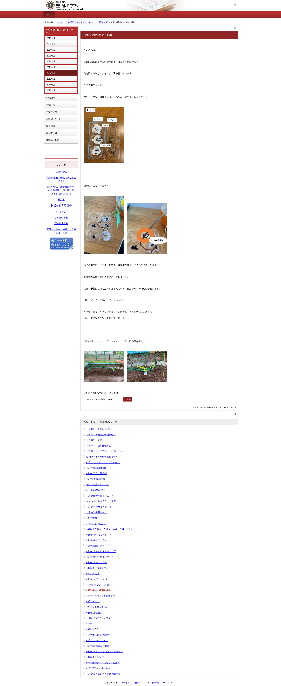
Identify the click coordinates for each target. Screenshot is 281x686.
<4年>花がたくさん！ (97, 640)
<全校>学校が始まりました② (101, 551)
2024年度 (51, 50)
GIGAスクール (53, 119)
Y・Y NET (61, 211)
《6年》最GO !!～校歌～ (98, 584)
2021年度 (51, 67)
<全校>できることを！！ (99, 534)
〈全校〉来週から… (96, 512)
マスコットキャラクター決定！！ (103, 501)
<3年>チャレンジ (95, 657)
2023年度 (51, 56)
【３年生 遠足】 (95, 440)
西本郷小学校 (61, 223)
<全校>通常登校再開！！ (99, 507)
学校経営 (50, 105)
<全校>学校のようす (96, 540)
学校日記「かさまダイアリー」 (80, 22)
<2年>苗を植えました (97, 607)
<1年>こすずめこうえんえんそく (103, 462)
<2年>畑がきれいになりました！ (103, 662)
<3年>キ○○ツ (93, 601)
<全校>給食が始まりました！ (101, 495)
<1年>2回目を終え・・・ (99, 545)
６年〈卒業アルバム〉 (97, 484)
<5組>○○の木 (93, 573)
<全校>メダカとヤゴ (96, 579)
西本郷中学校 (61, 217)
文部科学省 (61, 171)
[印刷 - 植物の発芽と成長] (234, 27)
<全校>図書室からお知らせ (100, 646)
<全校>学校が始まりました (100, 557)
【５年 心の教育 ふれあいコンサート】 (109, 451)
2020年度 (103, 22)
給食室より (51, 133)
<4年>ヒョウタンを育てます (100, 596)
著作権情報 (153, 682)
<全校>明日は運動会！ (97, 468)
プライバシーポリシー (132, 682)
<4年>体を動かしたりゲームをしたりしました (109, 529)
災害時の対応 (53, 140)
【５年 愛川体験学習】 (100, 445)
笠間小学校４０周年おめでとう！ (103, 456)
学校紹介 (50, 97)
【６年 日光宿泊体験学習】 (101, 434)
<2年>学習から (93, 518)
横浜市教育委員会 (61, 205)
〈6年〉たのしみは (96, 523)
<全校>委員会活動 (95, 479)
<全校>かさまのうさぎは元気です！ (104, 673)
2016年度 (51, 84)
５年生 (127, 399)
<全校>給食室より (95, 612)
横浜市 (61, 199)
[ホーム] (120, 5)
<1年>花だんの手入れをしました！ (104, 668)
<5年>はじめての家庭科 (98, 634)
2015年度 (51, 90)
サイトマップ (169, 682)
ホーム (49, 14)
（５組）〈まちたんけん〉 (100, 429)
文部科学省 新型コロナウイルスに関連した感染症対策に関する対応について (61, 190)
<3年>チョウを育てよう (98, 568)
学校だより (51, 112)
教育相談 (50, 126)
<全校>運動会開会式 (96, 473)
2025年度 (51, 44)
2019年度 (51, 79)
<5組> (89, 623)
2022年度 (51, 61)
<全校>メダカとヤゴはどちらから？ (104, 651)
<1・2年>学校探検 (95, 490)
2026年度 (51, 38)
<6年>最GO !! (93, 629)
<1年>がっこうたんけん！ (99, 618)
